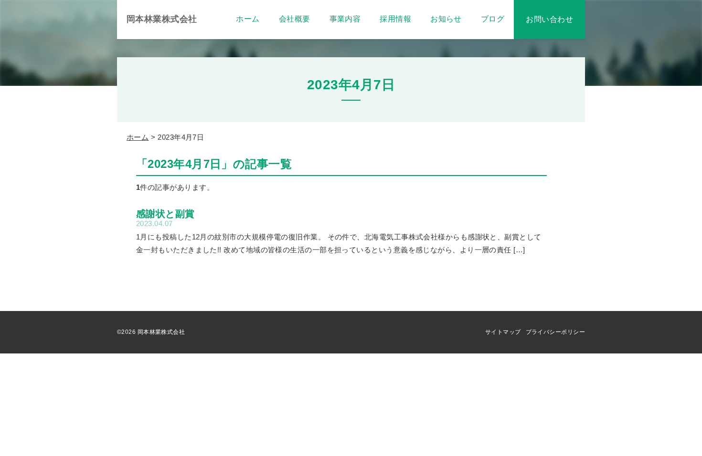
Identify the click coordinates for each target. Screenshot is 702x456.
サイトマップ (503, 332)
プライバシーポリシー (555, 332)
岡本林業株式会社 (162, 19)
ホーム (138, 137)
